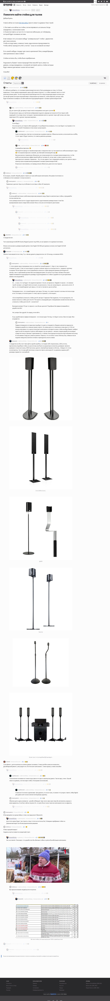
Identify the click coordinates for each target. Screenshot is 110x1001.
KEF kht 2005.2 (23, 23)
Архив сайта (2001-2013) (91, 985)
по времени (102, 83)
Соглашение (36, 988)
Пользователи (62, 983)
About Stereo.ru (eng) (11, 985)
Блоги (29, 5)
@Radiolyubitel (27, 280)
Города (61, 988)
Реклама (8, 990)
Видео (41, 5)
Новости (18, 5)
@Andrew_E (20, 181)
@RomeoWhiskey (19, 107)
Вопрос (6, 10)
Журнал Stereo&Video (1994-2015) (94, 983)
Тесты (24, 5)
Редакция (8, 988)
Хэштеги (61, 985)
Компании (61, 990)
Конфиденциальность (38, 990)
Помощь (35, 985)
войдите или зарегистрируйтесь (51, 956)
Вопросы (35, 5)
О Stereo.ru (9, 983)
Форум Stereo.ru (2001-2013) (92, 988)
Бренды (46, 5)
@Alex (25, 120)
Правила (35, 983)
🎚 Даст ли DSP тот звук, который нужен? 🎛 (14, 1)
